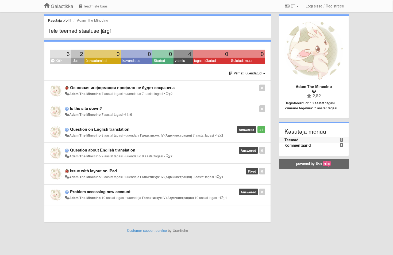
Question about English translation (102, 150)
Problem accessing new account (100, 191)
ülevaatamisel (96, 60)
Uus (75, 60)
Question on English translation (99, 129)
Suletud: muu (241, 60)
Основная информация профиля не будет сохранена (122, 87)
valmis (180, 60)
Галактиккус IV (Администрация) (166, 135)
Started (159, 60)
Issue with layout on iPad (93, 171)
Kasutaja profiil (59, 20)
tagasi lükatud (205, 60)
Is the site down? (86, 108)
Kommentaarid (297, 145)
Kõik (59, 60)
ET (293, 6)
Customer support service (147, 230)
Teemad (291, 139)
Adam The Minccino (85, 93)
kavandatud (131, 60)
